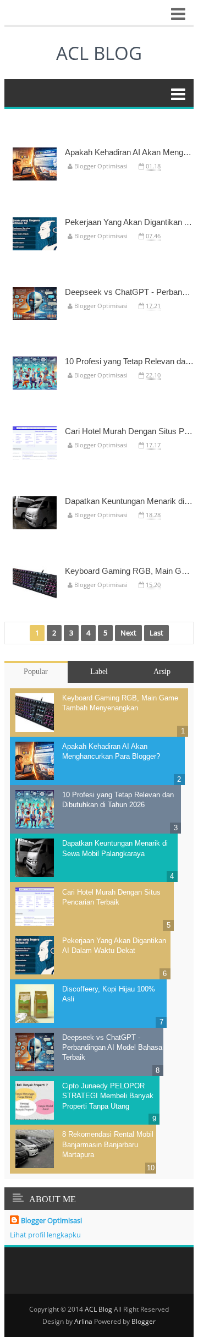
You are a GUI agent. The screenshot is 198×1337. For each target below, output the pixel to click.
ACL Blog (98, 1309)
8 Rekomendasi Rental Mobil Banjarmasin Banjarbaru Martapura (107, 1144)
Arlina (83, 1321)
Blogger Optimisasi (51, 1220)
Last (156, 633)
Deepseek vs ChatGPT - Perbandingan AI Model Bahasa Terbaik (112, 1047)
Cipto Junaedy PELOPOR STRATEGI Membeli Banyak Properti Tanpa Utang (107, 1096)
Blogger (143, 1321)
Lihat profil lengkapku (45, 1235)
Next (128, 633)
